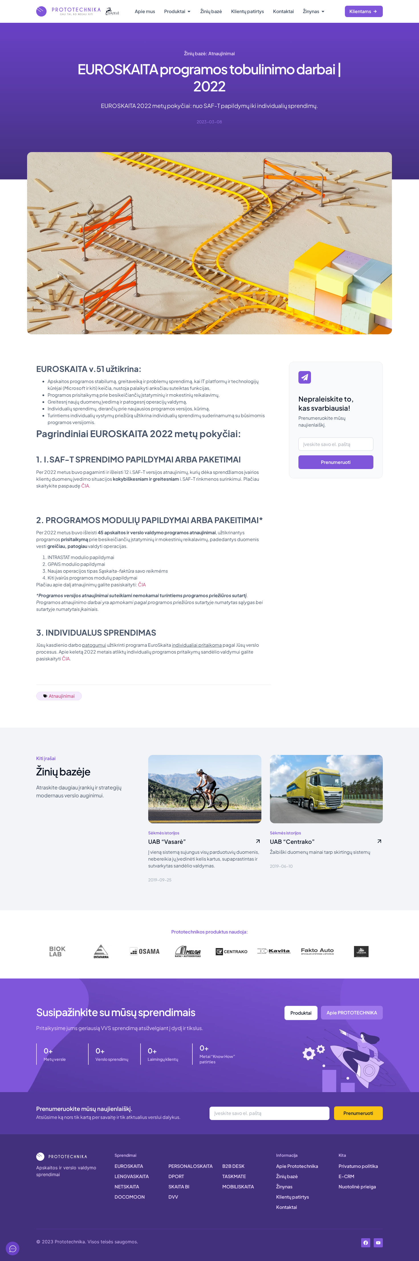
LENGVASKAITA (132, 1176)
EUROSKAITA (129, 1166)
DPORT (176, 1176)
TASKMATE (234, 1176)
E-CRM (346, 1176)
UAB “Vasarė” (167, 841)
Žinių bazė (287, 1176)
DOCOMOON (130, 1197)
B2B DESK (233, 1166)
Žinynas (284, 1187)
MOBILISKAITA (238, 1187)
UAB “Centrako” (292, 841)
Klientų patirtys (292, 1197)
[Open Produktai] (189, 11)
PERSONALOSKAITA (190, 1166)
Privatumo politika (358, 1166)
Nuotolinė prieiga (357, 1187)
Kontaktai (286, 1207)
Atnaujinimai (221, 53)
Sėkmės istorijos (163, 832)
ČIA (142, 584)
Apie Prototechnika (297, 1166)
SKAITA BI (178, 1187)
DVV (173, 1197)
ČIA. (85, 486)
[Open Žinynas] (323, 11)
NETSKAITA (127, 1187)
